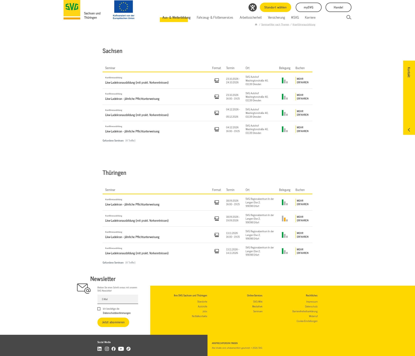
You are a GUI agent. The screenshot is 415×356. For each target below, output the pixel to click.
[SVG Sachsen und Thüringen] (72, 9)
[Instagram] (107, 348)
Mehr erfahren (302, 80)
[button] (176, 17)
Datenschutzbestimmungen (117, 313)
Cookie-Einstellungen (307, 321)
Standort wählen (275, 7)
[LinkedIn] (99, 348)
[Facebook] (114, 348)
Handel (338, 7)
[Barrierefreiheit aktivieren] (253, 7)
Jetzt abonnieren (113, 321)
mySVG (309, 7)
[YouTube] (121, 348)
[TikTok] (128, 348)
